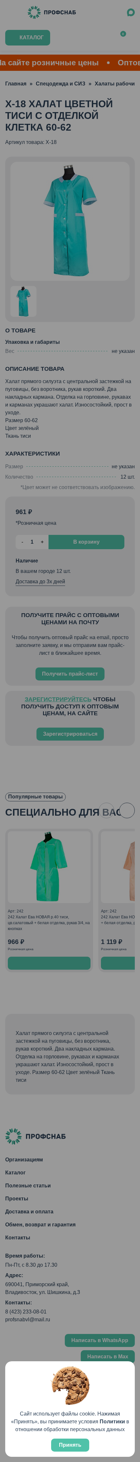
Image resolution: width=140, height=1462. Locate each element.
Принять (70, 1445)
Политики (112, 1421)
